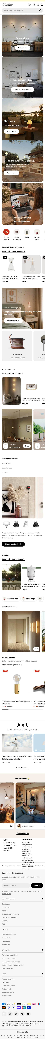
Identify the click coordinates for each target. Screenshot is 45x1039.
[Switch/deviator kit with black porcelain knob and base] (16, 524)
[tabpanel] (22, 533)
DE (17, 1035)
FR (27, 1035)
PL (14, 1037)
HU (37, 1035)
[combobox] (22, 10)
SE (24, 1037)
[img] (29, 839)
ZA (37, 1037)
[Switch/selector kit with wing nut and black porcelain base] (36, 524)
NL (11, 1037)
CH (11, 1035)
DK (21, 1035)
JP (8, 1037)
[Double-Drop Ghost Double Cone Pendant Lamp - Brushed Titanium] (31, 264)
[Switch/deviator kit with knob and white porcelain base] (26, 524)
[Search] (40, 10)
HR (34, 1035)
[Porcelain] (22, 497)
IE (40, 1035)
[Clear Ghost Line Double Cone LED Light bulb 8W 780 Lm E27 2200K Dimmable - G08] (11, 264)
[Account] (34, 4)
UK (30, 1037)
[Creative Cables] (11, 391)
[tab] (6, 463)
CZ (14, 1035)
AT (4, 1035)
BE (7, 1035)
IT (43, 1035)
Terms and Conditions (29, 891)
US (33, 1037)
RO (18, 1037)
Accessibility (24, 1032)
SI (27, 1037)
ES (24, 1035)
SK (21, 1037)
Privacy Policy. (6, 894)
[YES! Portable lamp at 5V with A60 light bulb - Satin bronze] (17, 684)
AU (1, 1035)
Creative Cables (12, 1021)
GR (31, 1035)
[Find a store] (29, 4)
